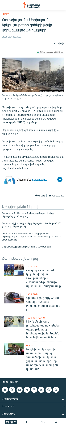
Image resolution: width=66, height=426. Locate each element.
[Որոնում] (56, 422)
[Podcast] (48, 390)
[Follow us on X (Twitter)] (12, 390)
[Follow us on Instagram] (34, 390)
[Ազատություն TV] (27, 422)
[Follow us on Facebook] (5, 390)
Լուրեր (6, 13)
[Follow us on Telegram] (27, 390)
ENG (42, 421)
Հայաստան (31, 266)
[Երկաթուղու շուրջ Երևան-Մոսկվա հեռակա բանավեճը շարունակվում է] (14, 297)
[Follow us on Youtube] (19, 390)
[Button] (59, 43)
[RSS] (41, 390)
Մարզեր (30, 345)
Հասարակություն (35, 317)
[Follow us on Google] (56, 390)
